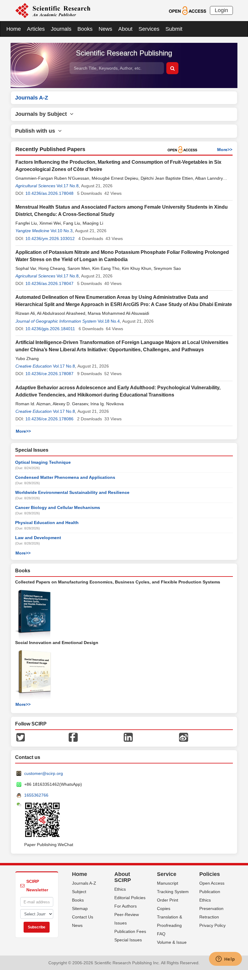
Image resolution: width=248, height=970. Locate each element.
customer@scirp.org (43, 773)
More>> (224, 149)
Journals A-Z (84, 883)
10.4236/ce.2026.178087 (49, 373)
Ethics (120, 889)
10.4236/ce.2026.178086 (49, 418)
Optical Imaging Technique (43, 462)
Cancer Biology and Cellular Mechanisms (57, 507)
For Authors (125, 906)
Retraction (209, 917)
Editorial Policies (129, 897)
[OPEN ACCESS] (187, 10)
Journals (61, 29)
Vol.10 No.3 (62, 230)
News (105, 29)
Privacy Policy (212, 925)
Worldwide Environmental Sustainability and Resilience (72, 492)
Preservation (211, 908)
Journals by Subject (42, 114)
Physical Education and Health (47, 522)
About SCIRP (122, 877)
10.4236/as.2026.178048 (49, 193)
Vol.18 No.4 (109, 321)
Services (149, 29)
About (125, 29)
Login (221, 10)
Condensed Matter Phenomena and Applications (65, 477)
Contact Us (82, 917)
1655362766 (36, 795)
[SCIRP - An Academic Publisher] (52, 10)
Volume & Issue (172, 942)
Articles (36, 29)
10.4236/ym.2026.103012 (50, 238)
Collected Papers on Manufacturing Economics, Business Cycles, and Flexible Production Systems (117, 582)
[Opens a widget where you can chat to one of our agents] (225, 959)
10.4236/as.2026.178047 (49, 283)
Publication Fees (130, 931)
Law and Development (38, 537)
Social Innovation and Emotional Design (56, 642)
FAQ (161, 933)
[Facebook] (73, 737)
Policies (209, 874)
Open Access (211, 883)
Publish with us (36, 131)
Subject (79, 891)
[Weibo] (183, 737)
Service (166, 874)
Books (85, 29)
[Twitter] (20, 737)
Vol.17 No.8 (68, 185)
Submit (173, 29)
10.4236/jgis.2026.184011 (50, 328)
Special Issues (128, 939)
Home (13, 29)
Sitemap (80, 908)
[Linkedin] (128, 737)
